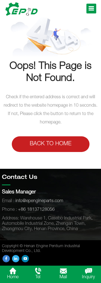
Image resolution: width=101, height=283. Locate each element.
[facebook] (6, 258)
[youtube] (25, 258)
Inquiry (88, 277)
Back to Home (51, 144)
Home (13, 277)
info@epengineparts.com (39, 201)
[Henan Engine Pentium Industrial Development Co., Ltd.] (21, 9)
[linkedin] (15, 258)
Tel (37, 277)
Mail (63, 277)
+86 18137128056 (36, 210)
